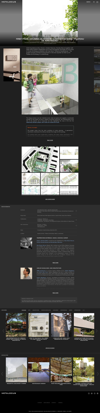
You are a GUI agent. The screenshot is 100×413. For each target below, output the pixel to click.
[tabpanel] (50, 331)
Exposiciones (77, 310)
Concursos (55, 310)
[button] (3, 331)
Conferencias (63, 310)
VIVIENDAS (24, 310)
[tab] (24, 310)
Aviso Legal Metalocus (48, 411)
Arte (29, 310)
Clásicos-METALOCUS (46, 310)
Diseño (70, 310)
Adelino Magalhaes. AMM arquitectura (49, 268)
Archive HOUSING (50, 348)
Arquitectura (36, 310)
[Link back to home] (9, 2)
